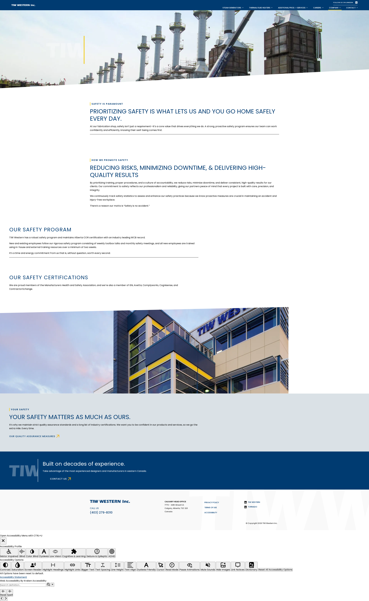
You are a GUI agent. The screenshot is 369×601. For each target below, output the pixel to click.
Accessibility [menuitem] (210, 512)
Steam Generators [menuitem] (232, 7)
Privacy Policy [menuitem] (211, 502)
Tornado (252, 507)
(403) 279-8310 (101, 512)
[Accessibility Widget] (0, 532)
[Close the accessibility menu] (3, 540)
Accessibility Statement (13, 577)
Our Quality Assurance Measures (32, 436)
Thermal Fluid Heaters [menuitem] (259, 7)
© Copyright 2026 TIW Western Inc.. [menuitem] (262, 523)
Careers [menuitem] (317, 7)
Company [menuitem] (333, 7)
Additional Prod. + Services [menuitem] (291, 7)
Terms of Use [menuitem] (210, 507)
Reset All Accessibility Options (275, 569)
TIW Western (254, 502)
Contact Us (58, 478)
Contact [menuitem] (351, 7)
